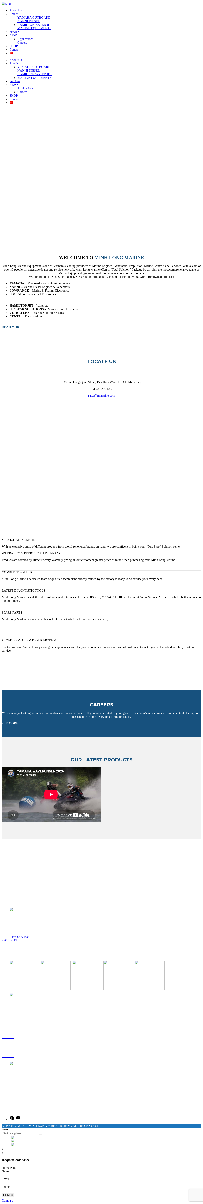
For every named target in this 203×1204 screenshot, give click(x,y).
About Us (16, 10)
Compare (7, 1200)
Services (15, 31)
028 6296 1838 (20, 936)
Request (8, 1194)
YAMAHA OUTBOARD (34, 17)
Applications (25, 39)
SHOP (14, 46)
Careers (22, 42)
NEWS (14, 35)
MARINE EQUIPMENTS (34, 28)
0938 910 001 (9, 940)
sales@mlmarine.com (101, 395)
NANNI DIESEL (28, 21)
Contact (14, 49)
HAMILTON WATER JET (34, 24)
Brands (14, 14)
